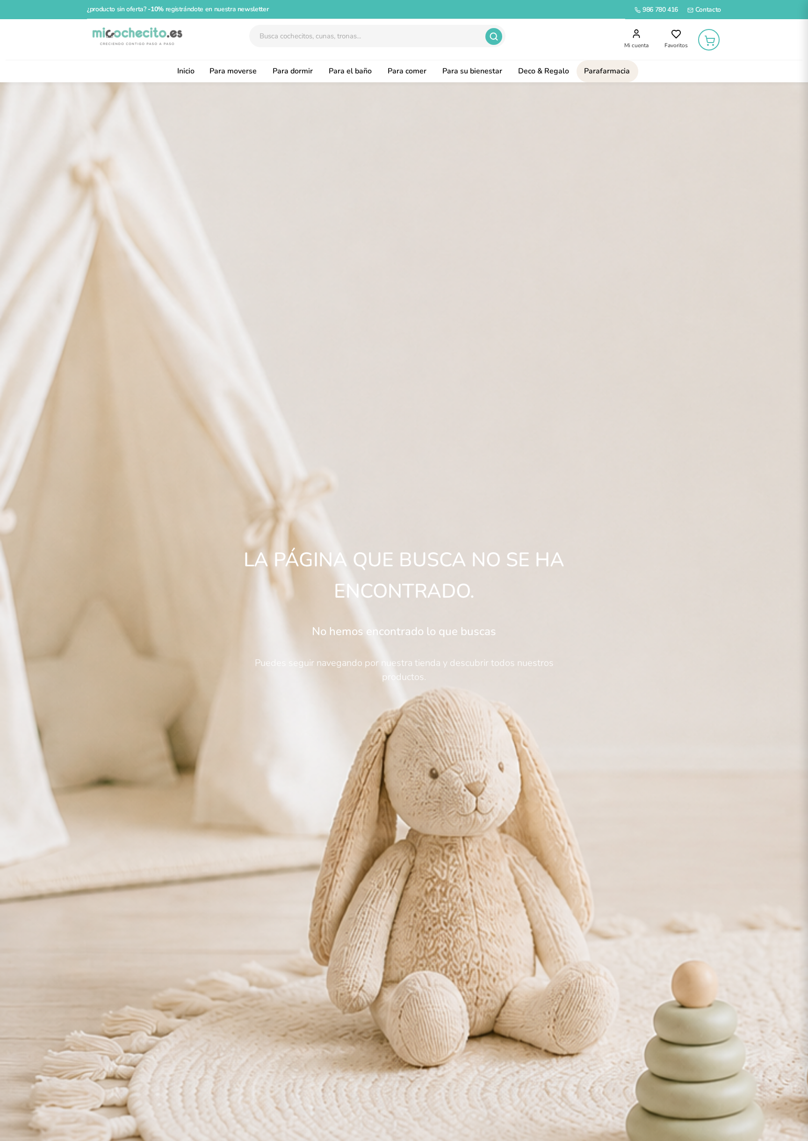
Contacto (707, 9)
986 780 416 (659, 9)
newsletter (253, 9)
